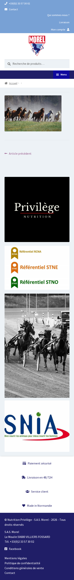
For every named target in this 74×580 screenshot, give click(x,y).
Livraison (64, 22)
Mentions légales (16, 558)
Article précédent (20, 153)
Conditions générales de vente (24, 568)
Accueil (13, 83)
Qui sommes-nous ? (58, 15)
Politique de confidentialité (22, 563)
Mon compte (58, 29)
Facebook (14, 549)
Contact (13, 9)
